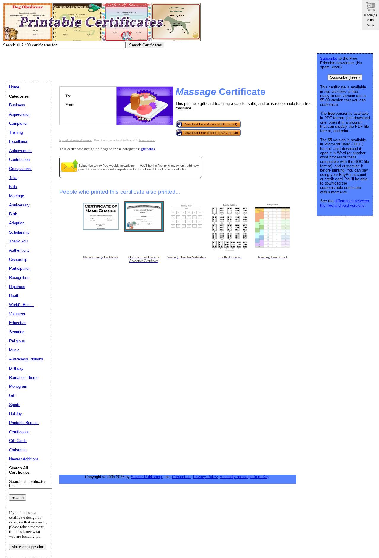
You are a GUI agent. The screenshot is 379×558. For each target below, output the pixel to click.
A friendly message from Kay (244, 477)
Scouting (16, 332)
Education (17, 323)
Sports (14, 404)
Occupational (20, 168)
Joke (13, 178)
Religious (17, 341)
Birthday (16, 368)
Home (14, 87)
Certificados (19, 432)
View (370, 25)
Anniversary (19, 205)
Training (16, 132)
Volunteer (17, 314)
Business (17, 105)
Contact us (181, 477)
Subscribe (85, 165)
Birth (13, 214)
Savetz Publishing (146, 477)
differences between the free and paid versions (344, 203)
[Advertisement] (111, 63)
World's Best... (21, 305)
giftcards (148, 149)
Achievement (20, 150)
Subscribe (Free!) (345, 77)
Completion (18, 123)
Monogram (18, 386)
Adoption (16, 223)
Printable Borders (24, 422)
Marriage (16, 196)
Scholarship (19, 232)
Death (14, 295)
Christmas (18, 450)
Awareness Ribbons (26, 359)
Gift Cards (18, 441)
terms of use (147, 140)
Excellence (18, 141)
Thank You (18, 241)
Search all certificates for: (27, 483)
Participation (19, 268)
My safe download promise (75, 140)
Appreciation (19, 114)
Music (14, 350)
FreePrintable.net (150, 169)
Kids (13, 187)
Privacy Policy (205, 477)
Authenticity (19, 250)
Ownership (18, 259)
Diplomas (17, 286)
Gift (12, 395)
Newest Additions (24, 459)
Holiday (15, 413)
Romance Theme (23, 377)
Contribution (19, 159)
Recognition (19, 277)
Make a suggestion (28, 547)
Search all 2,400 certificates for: (31, 45)
